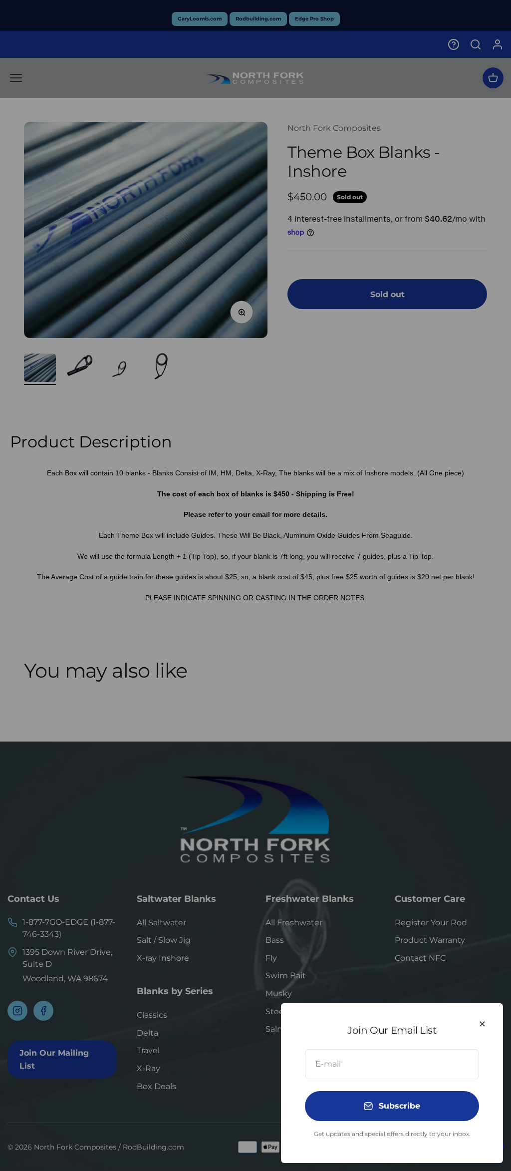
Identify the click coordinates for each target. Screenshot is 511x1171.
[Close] (482, 1024)
